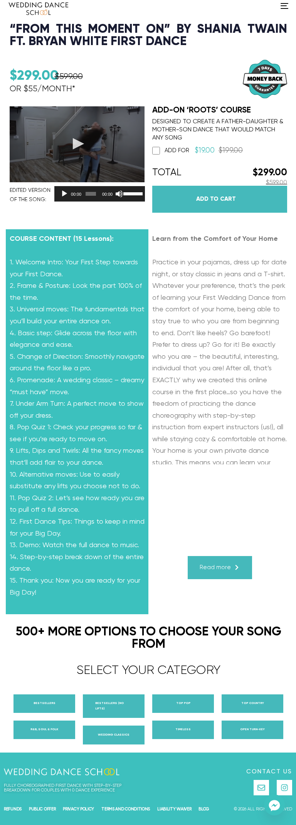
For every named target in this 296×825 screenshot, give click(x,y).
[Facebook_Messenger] (274, 805)
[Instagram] (284, 787)
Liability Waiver (174, 809)
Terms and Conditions (125, 809)
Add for (204, 150)
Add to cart (216, 199)
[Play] (64, 194)
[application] (97, 194)
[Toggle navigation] (241, 6)
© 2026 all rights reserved (263, 809)
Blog (203, 809)
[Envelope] (261, 787)
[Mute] (119, 194)
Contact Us (269, 772)
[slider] (132, 193)
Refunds (13, 809)
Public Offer (42, 809)
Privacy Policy (78, 809)
